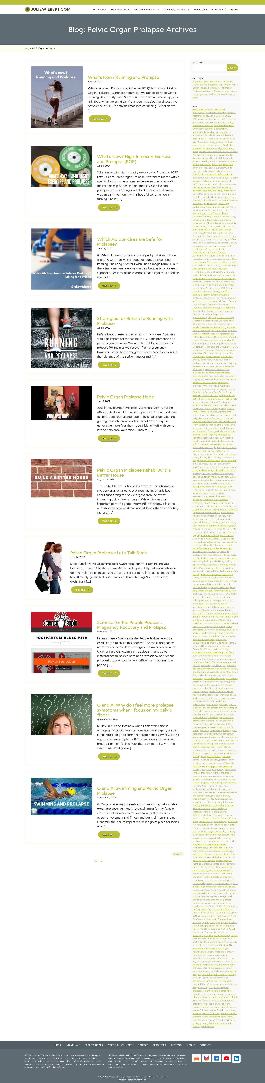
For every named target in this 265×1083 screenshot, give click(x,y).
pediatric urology (201, 672)
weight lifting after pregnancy (208, 984)
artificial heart (209, 158)
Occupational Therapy (203, 642)
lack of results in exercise (205, 548)
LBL (223, 555)
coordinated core (222, 259)
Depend (233, 301)
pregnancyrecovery (213, 776)
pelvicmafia (212, 704)
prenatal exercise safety (214, 779)
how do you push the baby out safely (211, 476)
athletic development (203, 161)
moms (213, 610)
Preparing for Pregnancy (214, 785)
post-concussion (200, 746)
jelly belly (231, 532)
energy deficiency (201, 359)
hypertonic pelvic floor (224, 489)
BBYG (224, 167)
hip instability (218, 450)
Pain (215, 655)
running (222, 831)
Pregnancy (226, 87)
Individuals (99, 9)
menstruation (199, 607)
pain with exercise (225, 659)
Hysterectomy (216, 493)
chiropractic (224, 219)
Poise (213, 727)
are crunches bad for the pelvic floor (218, 151)
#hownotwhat (217, 109)
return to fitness (201, 818)
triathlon (208, 935)
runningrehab (199, 847)
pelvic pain (208, 701)
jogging (196, 535)
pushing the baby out (203, 805)
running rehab (213, 841)
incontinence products (208, 512)
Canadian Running (201, 216)
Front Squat (198, 424)
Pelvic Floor (224, 84)
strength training (215, 899)
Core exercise (214, 262)
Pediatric (212, 84)
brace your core (218, 193)
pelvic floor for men (214, 678)
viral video (207, 974)
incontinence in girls (212, 506)
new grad (229, 633)
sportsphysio (210, 886)
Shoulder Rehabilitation (220, 873)
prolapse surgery (201, 795)
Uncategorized (200, 94)
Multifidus (197, 623)
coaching (222, 239)
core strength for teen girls (206, 268)
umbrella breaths (217, 942)
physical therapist (228, 707)
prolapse (207, 792)
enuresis (216, 359)
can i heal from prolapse (215, 213)
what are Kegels (201, 997)
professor (226, 789)
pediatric (231, 665)
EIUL (206, 353)
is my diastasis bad (206, 532)
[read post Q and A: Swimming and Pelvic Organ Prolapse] (61, 796)
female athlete (210, 395)
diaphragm (206, 314)
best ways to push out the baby (221, 177)
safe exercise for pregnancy (218, 851)
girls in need (223, 424)
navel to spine (217, 629)
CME (214, 239)
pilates (195, 720)
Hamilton (197, 437)
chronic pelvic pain (216, 226)
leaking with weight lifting (205, 571)
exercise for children (203, 372)
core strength (230, 265)
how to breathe (215, 483)
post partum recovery (212, 740)
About (234, 9)
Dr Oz (223, 346)
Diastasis (208, 81)
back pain (217, 164)
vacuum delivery (200, 971)
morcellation (207, 616)
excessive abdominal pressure (208, 366)
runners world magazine (205, 831)
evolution (231, 363)
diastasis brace (210, 320)
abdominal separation (216, 128)
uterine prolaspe (211, 967)
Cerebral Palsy (227, 216)
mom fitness (227, 607)
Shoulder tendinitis (202, 876)
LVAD (227, 594)
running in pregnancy (215, 834)
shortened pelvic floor (222, 863)
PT (205, 798)
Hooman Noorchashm (208, 460)
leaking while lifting (214, 561)
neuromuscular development (207, 633)
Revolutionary (218, 828)
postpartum (217, 750)
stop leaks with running (224, 893)
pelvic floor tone (217, 691)
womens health (200, 1016)
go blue (215, 428)
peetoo (227, 672)
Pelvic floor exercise (209, 675)
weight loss (231, 984)
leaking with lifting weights (219, 567)
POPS (195, 730)
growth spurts (209, 434)
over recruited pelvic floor (220, 652)
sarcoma (216, 854)
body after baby (226, 190)
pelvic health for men (211, 698)
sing (208, 880)
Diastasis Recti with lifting (213, 327)
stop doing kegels (201, 893)
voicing (232, 974)
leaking (205, 558)
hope (223, 460)
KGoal (206, 545)
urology (222, 964)
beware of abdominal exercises (209, 180)
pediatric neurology (227, 668)
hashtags (207, 437)
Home (58, 1045)
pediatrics (216, 672)
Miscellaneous (199, 84)
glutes (207, 428)
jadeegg (221, 532)
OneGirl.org (206, 649)
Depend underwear (218, 304)
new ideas (197, 636)
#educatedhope (200, 109)
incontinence (210, 503)
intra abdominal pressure (216, 525)
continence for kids (216, 252)
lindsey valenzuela (220, 587)
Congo (208, 249)
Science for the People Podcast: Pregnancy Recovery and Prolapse (132, 625)
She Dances (208, 860)
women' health (217, 1010)
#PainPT (231, 112)
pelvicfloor (220, 701)
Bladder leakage (228, 184)
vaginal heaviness (220, 971)
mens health (220, 603)
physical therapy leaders (205, 717)
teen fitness (207, 912)
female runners (228, 405)
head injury (218, 437)
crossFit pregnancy (210, 288)
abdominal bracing (223, 122)
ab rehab (212, 119)
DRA (229, 346)
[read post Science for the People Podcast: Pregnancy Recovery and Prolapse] (61, 642)
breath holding (208, 197)
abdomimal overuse (202, 122)
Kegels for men (217, 542)
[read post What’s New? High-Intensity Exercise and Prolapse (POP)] (61, 166)
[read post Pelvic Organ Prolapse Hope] (61, 403)
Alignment (197, 81)
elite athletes (213, 356)
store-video (231, 91)
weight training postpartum (217, 990)
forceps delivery (227, 421)
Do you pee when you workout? (217, 340)
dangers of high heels (215, 298)
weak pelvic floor (201, 977)
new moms (229, 636)
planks (205, 727)
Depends (197, 307)
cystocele (197, 298)
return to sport (205, 824)
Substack (217, 9)
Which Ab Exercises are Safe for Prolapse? (130, 241)
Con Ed (232, 242)
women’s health (217, 1016)
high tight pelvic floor (225, 447)
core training (222, 275)
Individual (227, 81)
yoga (212, 1020)
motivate (219, 616)
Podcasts (215, 87)
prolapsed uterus (220, 795)
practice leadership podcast (207, 766)
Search (232, 67)
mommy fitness (200, 610)
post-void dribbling (220, 746)
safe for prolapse (201, 854)
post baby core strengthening (215, 730)
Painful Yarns (211, 662)
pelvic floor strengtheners (216, 688)
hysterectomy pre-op (203, 496)
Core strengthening (217, 271)
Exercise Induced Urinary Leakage (210, 382)
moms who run (216, 613)
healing (229, 437)
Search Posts (198, 63)
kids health (227, 545)
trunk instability (222, 935)
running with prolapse (214, 844)
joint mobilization (210, 535)
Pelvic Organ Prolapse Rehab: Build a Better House (134, 472)
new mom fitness (213, 636)
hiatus (214, 441)
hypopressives (200, 493)
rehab (207, 811)
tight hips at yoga (211, 922)
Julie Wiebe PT (213, 538)
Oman (195, 649)
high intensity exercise (208, 444)
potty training (209, 763)
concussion (198, 246)
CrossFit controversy (223, 281)
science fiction (229, 854)
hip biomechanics (201, 450)
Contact (205, 1045)
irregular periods (201, 528)
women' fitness (200, 1010)
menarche (227, 600)
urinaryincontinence (212, 961)
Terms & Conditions (145, 1077)
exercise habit (216, 376)
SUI (225, 906)
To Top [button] (257, 1079)
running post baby (212, 837)
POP (231, 727)
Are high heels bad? (202, 155)
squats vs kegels (227, 890)
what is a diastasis (220, 997)
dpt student (213, 346)
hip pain (207, 454)
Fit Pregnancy (218, 408)
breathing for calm (215, 207)
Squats (231, 886)
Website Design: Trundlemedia (132, 1080)
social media (198, 883)
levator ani (220, 584)
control (207, 259)
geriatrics (211, 424)
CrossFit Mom (216, 285)
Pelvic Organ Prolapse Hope (125, 396)
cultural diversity (201, 294)
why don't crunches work (217, 1003)
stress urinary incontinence (217, 903)
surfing (196, 909)
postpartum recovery (212, 753)
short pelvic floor (201, 863)
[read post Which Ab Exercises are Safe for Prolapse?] (61, 259)
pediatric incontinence (204, 668)
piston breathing (224, 720)
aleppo (213, 148)
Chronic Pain (198, 226)
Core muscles (230, 262)
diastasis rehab (219, 330)
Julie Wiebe (198, 538)
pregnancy (217, 769)
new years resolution (203, 639)
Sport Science (222, 883)
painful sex (198, 662)
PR (232, 763)
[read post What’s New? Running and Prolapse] (57, 97)
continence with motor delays (208, 255)
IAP (204, 499)
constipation (219, 249)
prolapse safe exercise (225, 792)
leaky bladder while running (222, 580)
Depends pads (210, 307)
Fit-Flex (230, 408)
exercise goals (200, 376)
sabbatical (212, 847)
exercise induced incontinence (220, 379)
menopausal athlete (202, 603)
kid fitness (215, 545)
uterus (224, 967)
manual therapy (213, 600)
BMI (215, 190)
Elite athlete (198, 356)
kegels (204, 542)
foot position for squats (204, 421)
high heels (223, 441)
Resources (200, 9)
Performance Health (146, 9)
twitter (203, 942)
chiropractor (198, 223)
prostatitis (197, 798)
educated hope (226, 350)
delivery (223, 301)
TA (213, 909)
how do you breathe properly (217, 473)
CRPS (224, 288)
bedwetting (208, 171)
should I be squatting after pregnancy (212, 867)
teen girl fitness (223, 912)
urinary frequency (216, 951)
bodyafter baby (200, 193)
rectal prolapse (219, 808)
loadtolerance (205, 590)
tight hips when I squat (210, 925)
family (201, 392)
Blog (26, 48)
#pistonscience (200, 115)
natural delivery (200, 629)
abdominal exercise (202, 125)
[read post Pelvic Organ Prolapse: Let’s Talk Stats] (48, 568)
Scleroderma (199, 857)
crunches (232, 288)
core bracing (199, 262)
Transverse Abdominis (204, 932)
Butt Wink (213, 210)
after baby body (212, 141)
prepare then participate (214, 782)
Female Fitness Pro (212, 402)
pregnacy (206, 769)
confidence (198, 249)
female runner (211, 405)
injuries (221, 515)
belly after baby (223, 171)
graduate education (224, 431)
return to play (206, 821)
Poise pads (222, 727)
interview (197, 525)
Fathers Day (211, 392)
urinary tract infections (215, 958)
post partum (213, 733)
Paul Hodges (218, 665)
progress (197, 792)
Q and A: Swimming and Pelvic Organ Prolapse (134, 791)
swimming (206, 909)
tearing (196, 912)
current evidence (220, 294)
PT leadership (215, 798)
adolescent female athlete (206, 135)
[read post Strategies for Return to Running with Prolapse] (61, 338)
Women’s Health (226, 94)
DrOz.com (208, 350)
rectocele (197, 811)
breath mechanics (218, 200)
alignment (223, 148)
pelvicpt (223, 704)
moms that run (225, 610)
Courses (143, 1045)
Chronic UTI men (227, 236)
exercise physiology (219, 385)
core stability (199, 265)
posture (223, 759)
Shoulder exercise (222, 870)
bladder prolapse (201, 187)
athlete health (225, 158)
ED (216, 350)
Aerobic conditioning (218, 138)
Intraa (233, 525)
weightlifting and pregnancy (221, 994)
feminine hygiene (201, 408)
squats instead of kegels (205, 890)
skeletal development (222, 880)
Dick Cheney (220, 337)
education (197, 353)
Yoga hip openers (225, 1020)
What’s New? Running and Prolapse (123, 77)
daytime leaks (211, 301)
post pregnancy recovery (220, 743)
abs (212, 132)
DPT (203, 346)
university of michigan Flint (219, 945)
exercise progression (203, 389)
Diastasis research (209, 333)
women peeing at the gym (223, 1007)
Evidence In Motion (216, 363)
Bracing (232, 193)
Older (176, 854)
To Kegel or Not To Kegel (221, 928)
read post (98, 118)
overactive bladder (202, 655)
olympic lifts (214, 646)
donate (225, 343)
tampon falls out (224, 909)
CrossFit (206, 281)
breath (196, 197)
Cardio (215, 216)
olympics (226, 646)
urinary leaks (213, 955)
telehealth (209, 915)
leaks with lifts (206, 577)
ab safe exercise (227, 119)
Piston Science (200, 724)
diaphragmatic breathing (221, 317)
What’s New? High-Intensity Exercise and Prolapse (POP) (134, 159)
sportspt (222, 886)
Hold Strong (214, 457)
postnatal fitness (201, 750)
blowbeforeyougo (201, 190)
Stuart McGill (215, 906)
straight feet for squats (204, 896)
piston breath (207, 720)
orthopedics (198, 652)
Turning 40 (213, 938)
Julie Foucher (226, 535)
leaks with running (224, 577)
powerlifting (223, 763)
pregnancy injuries (210, 772)
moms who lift (199, 613)
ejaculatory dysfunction (222, 353)
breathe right (199, 203)
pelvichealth (198, 704)
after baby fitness (212, 145)
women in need (200, 1007)
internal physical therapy (223, 522)
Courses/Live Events (176, 9)
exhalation (221, 389)
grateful (196, 434)
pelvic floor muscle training (214, 681)
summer (232, 906)
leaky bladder (199, 580)
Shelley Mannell (224, 860)
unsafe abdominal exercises (207, 948)
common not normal (217, 242)
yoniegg (196, 1023)
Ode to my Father (226, 642)
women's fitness (210, 1013)
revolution (204, 828)
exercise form (222, 372)
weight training (200, 987)
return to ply (220, 821)
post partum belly (214, 737)
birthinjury (197, 184)
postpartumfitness (211, 756)
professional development (206, 789)
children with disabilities (204, 219)
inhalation (212, 515)
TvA (222, 938)
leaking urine (216, 558)
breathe (233, 200)
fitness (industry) (209, 411)
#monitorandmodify (215, 112)
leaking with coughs (217, 564)
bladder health (211, 184)
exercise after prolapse (217, 369)
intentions (210, 519)
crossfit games (200, 285)
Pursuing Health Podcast (221, 802)
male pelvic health (216, 597)
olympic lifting (199, 646)
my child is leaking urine (219, 626)
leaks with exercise (211, 574)
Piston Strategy (217, 724)
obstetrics (220, 639)
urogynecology (209, 964)
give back (197, 428)
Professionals (120, 9)
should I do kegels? (202, 870)
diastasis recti (226, 320)
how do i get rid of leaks (216, 467)
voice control (220, 974)
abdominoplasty (200, 132)
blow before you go (221, 187)
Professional (198, 91)
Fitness (218, 81)
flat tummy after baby (209, 418)
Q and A (219, 805)
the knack (211, 919)
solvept (210, 883)
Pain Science (208, 659)
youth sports (207, 1026)
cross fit (196, 281)
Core (234, 259)
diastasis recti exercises (205, 324)
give (232, 424)
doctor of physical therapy (206, 343)
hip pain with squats (222, 454)
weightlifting (198, 994)
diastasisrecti (206, 337)
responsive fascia (222, 815)
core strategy (214, 265)
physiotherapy (226, 717)
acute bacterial (223, 132)
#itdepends (198, 112)
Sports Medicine (215, 91)
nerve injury (231, 629)
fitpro (202, 415)
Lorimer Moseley (222, 590)
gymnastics (224, 434)
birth (229, 180)
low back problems (213, 594)
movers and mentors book (216, 619)
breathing (212, 203)
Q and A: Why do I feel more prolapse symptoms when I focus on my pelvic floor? (135, 710)
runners (230, 828)
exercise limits (199, 385)
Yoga (195, 97)
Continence (198, 252)
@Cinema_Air (199, 119)
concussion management (218, 246)
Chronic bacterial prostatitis (221, 223)
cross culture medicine (223, 278)
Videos (213, 94)
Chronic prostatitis (214, 232)
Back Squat (214, 167)
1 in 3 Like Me (216, 115)
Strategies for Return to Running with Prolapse (135, 321)
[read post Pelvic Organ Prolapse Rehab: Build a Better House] (61, 478)
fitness (196, 411)
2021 (227, 115)
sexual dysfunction (217, 857)
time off (202, 928)
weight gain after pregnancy (217, 981)
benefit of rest (200, 174)
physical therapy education (220, 714)
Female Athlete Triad (218, 398)
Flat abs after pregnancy (218, 415)
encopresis (226, 356)
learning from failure (203, 584)
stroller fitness (200, 906)
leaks (223, 571)
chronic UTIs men (201, 239)
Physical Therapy (201, 711)
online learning (220, 649)
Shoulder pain (199, 873)
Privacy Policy (161, 1077)
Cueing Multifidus (222, 291)
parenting (206, 665)
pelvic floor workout (218, 694)
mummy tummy (212, 623)
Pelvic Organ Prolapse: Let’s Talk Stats (108, 552)
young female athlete (213, 1023)
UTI (231, 967)
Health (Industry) (201, 441)
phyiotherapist (210, 707)
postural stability (209, 759)
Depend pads (199, 304)
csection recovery (201, 291)
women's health (229, 1013)
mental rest (213, 607)
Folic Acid (228, 418)
